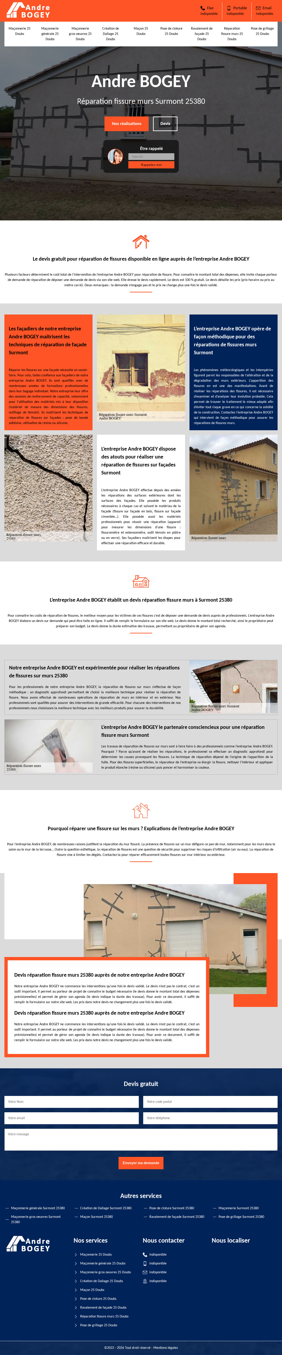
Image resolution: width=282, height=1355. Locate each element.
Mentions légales (165, 1348)
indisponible (209, 14)
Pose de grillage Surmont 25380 (241, 1217)
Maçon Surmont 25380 (96, 1217)
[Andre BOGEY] (28, 17)
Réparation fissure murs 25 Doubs (232, 34)
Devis (165, 124)
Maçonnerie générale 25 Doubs (50, 34)
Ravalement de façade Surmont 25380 (176, 1217)
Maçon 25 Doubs (92, 1290)
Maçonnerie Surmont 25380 (239, 1208)
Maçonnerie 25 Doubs (96, 1254)
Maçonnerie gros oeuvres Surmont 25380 (36, 1219)
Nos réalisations (126, 124)
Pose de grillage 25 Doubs (98, 1325)
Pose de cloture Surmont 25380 (171, 1208)
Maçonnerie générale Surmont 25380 (38, 1208)
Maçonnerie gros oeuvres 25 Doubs (80, 34)
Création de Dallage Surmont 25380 (106, 1208)
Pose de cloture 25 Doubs (98, 1299)
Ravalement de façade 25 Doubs (202, 34)
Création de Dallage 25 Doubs (110, 34)
